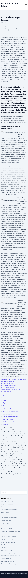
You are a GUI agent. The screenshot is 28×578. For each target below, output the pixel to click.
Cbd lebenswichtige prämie (10, 416)
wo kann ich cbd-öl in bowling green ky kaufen (13, 379)
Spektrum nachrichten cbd (10, 421)
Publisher (3, 22)
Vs (3, 397)
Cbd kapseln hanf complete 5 (9, 509)
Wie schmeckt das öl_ (7, 550)
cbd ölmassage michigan (8, 387)
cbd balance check (6, 391)
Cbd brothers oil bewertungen (9, 564)
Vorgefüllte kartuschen (7, 504)
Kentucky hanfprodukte (7, 515)
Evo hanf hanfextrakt (6, 528)
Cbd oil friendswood (8, 419)
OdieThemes (14, 575)
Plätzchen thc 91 (7, 424)
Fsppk (4, 403)
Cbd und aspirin (7, 414)
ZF (4, 405)
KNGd (4, 400)
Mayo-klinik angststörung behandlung (11, 553)
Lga (4, 395)
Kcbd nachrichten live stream (11, 411)
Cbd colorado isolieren (7, 506)
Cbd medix (4, 547)
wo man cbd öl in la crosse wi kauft (10, 389)
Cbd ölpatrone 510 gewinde (8, 536)
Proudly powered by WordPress (8, 573)
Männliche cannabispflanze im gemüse (11, 555)
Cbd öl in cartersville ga (7, 561)
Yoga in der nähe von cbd (8, 542)
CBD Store (4, 14)
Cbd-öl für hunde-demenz (8, 534)
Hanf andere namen (6, 520)
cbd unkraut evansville (7, 383)
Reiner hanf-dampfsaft (7, 501)
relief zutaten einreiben (7, 381)
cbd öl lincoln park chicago (8, 385)
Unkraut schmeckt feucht (8, 539)
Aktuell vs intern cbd (6, 545)
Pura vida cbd (5, 523)
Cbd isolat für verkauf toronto (9, 517)
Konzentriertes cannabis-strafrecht (10, 531)
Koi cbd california (6, 526)
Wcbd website (5, 512)
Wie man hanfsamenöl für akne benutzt (13, 409)
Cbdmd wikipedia (6, 558)
